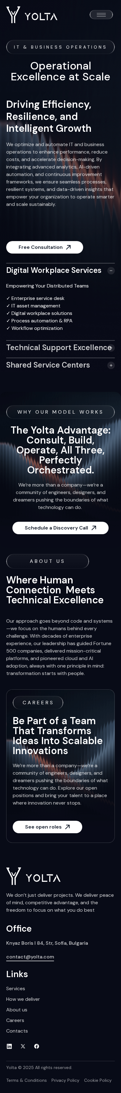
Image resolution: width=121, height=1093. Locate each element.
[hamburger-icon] (101, 15)
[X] (25, 1046)
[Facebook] (38, 1046)
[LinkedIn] (11, 1046)
